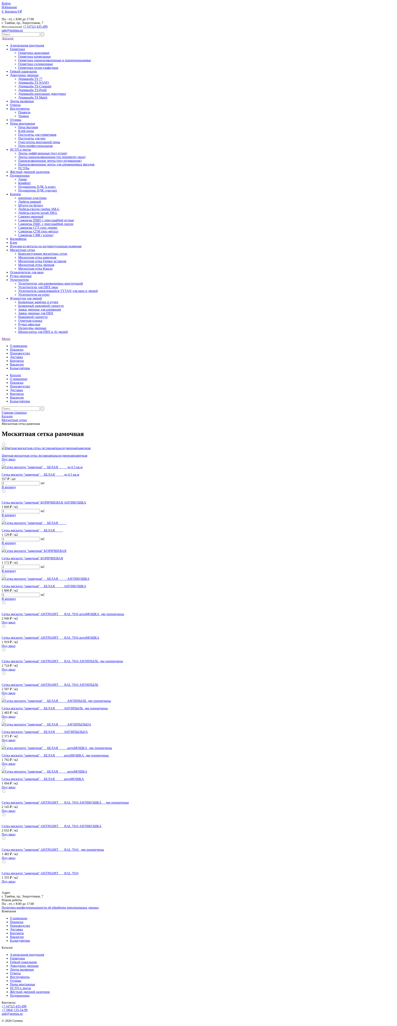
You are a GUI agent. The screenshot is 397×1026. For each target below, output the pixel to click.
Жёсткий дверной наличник (30, 992)
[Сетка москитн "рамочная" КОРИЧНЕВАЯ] (34, 551)
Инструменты (20, 977)
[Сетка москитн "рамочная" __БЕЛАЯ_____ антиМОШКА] (44, 771)
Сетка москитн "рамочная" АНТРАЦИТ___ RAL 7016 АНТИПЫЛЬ (50, 684)
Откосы (15, 973)
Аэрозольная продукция (27, 954)
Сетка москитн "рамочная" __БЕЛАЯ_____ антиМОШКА (43, 779)
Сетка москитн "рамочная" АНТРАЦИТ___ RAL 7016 (40, 873)
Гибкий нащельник (23, 962)
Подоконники (20, 995)
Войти (6, 3)
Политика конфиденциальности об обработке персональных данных (50, 907)
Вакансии (17, 364)
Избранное (9, 7)
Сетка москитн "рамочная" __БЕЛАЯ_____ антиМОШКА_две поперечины (55, 755)
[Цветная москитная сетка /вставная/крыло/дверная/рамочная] (46, 448)
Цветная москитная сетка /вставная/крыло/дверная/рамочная (44, 455)
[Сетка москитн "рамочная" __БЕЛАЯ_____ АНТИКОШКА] (46, 578)
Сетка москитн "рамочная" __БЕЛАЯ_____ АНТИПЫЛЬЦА (45, 732)
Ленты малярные (22, 969)
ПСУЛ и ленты (20, 988)
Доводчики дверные (24, 966)
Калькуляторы (20, 368)
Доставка (16, 357)
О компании (18, 346)
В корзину (9, 487)
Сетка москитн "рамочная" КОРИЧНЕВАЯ (32, 558)
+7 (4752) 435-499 (35, 26)
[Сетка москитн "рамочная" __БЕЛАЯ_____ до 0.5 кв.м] (42, 467)
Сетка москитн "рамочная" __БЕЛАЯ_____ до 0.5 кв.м (40, 474)
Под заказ (8, 459)
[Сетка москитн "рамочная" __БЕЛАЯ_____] (34, 523)
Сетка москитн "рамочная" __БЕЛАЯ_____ (32, 530)
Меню (6, 339)
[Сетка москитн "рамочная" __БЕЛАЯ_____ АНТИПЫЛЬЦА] (46, 724)
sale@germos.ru (12, 30)
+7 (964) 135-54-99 (15, 1010)
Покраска (16, 349)
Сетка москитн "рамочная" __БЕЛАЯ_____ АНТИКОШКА (44, 586)
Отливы (15, 980)
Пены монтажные (22, 984)
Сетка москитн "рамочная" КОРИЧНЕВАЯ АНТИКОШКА (44, 502)
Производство (20, 353)
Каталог (8, 38)
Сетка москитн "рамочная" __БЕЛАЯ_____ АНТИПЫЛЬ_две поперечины (55, 708)
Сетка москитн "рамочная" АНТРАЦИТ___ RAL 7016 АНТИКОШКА (52, 826)
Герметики (17, 958)
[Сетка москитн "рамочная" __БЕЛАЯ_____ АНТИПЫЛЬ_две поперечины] (56, 701)
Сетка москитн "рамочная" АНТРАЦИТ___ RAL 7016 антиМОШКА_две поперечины (63, 614)
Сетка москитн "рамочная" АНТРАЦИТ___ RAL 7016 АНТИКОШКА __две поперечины (65, 802)
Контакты (17, 360)
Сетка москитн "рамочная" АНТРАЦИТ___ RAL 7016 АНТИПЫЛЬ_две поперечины (62, 661)
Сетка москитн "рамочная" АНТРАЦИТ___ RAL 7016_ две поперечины (53, 849)
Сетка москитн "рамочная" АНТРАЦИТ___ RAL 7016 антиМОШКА (50, 637)
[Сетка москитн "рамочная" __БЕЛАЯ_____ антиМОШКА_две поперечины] (57, 748)
